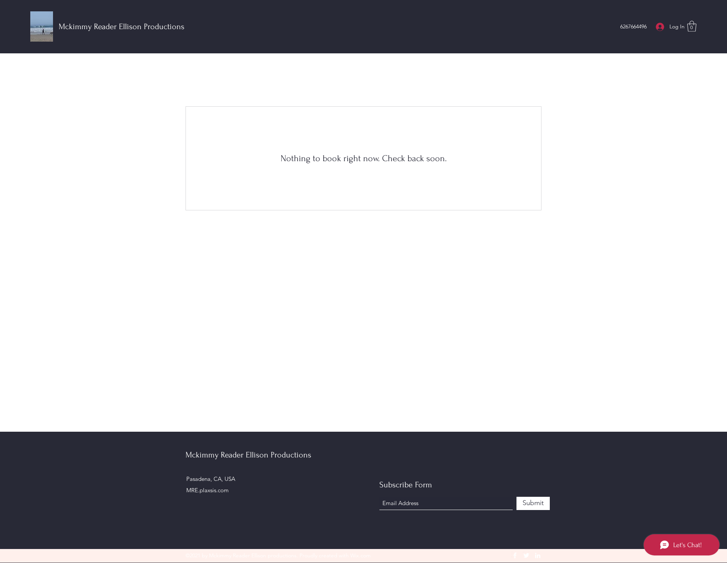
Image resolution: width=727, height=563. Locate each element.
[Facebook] (515, 555)
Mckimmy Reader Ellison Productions (121, 26)
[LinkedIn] (537, 555)
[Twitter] (526, 555)
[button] (691, 26)
